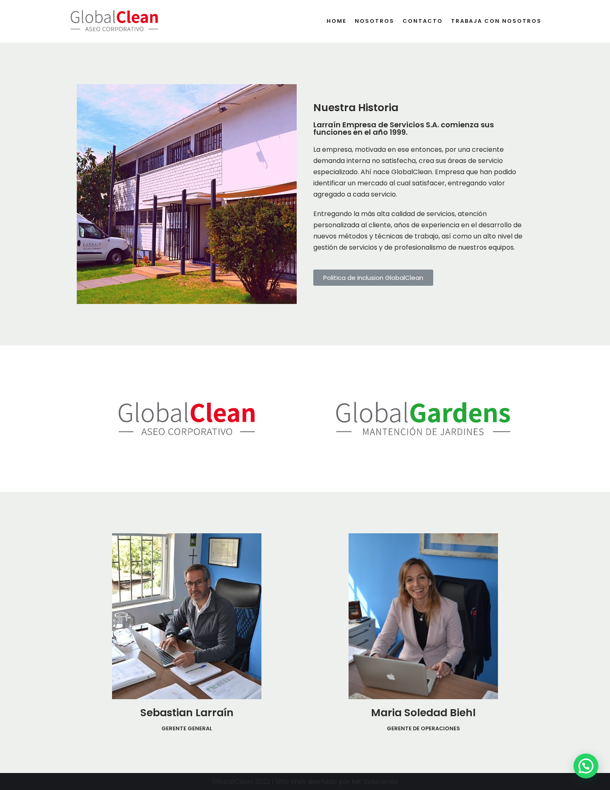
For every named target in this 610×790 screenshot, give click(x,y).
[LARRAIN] (114, 21)
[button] (373, 278)
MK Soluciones (375, 781)
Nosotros (374, 21)
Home (336, 21)
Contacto (423, 21)
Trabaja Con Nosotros (496, 21)
